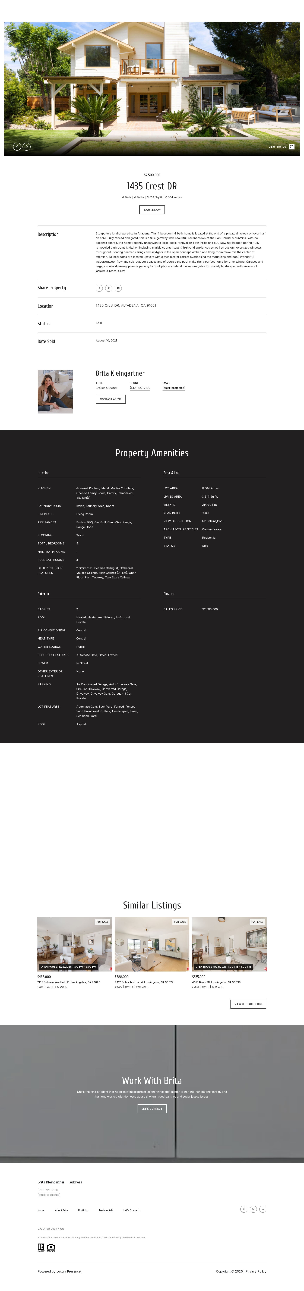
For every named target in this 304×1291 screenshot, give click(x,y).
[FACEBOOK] (243, 1209)
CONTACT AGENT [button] (111, 399)
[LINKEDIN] (262, 1209)
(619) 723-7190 (140, 388)
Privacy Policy (256, 1271)
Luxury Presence (68, 1271)
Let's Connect (132, 1210)
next (27, 147)
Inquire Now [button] (152, 209)
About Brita (61, 1210)
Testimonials (106, 1210)
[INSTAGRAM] (253, 1209)
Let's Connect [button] (152, 1108)
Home (41, 1210)
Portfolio (83, 1210)
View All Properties (248, 1003)
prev (17, 147)
